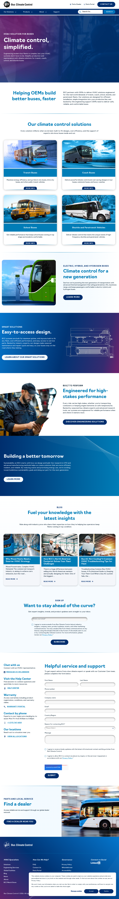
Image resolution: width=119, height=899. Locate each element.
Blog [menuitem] (5, 873)
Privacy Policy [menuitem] (67, 864)
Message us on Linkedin (17, 672)
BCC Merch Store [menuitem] (10, 882)
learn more (74, 297)
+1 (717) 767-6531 (14, 723)
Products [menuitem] (26, 12)
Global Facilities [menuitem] (9, 870)
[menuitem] (10, 12)
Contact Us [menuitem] (37, 867)
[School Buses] (30, 220)
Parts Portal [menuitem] (37, 870)
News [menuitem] (6, 876)
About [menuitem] (6, 879)
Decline (106, 891)
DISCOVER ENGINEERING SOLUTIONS (85, 422)
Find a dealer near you (20, 822)
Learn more (15, 479)
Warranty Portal (16, 707)
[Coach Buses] (88, 165)
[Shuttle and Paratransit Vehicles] (88, 220)
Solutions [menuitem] (7, 864)
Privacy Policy (47, 635)
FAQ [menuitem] (34, 864)
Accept (91, 891)
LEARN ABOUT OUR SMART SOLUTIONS (26, 357)
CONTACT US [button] (106, 4)
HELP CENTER (13, 688)
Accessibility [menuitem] (66, 870)
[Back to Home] (15, 4)
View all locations (17, 736)
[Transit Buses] (30, 165)
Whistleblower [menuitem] (67, 867)
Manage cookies (76, 891)
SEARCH (109, 12)
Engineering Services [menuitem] (11, 867)
